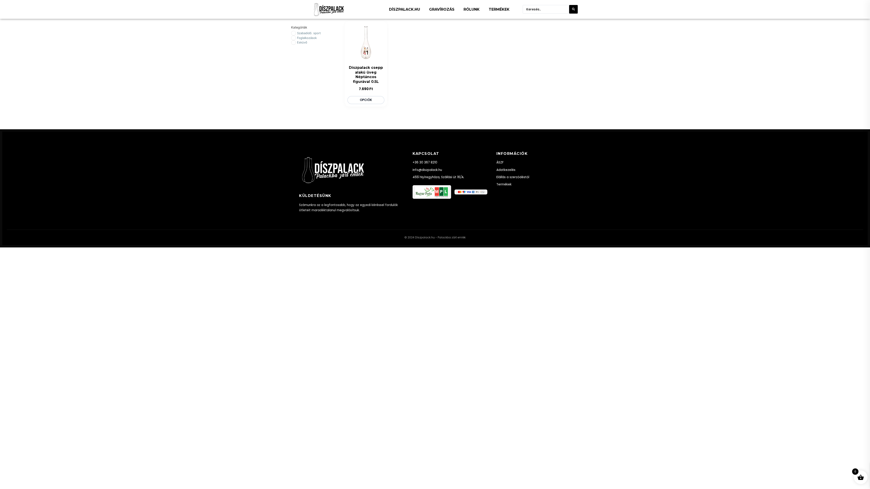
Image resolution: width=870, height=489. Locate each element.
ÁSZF (500, 162)
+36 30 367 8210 (425, 162)
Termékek (504, 184)
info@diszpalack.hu (427, 170)
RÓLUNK (472, 9)
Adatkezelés (505, 170)
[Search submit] (573, 9)
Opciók (366, 100)
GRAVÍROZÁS (441, 9)
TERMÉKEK (499, 9)
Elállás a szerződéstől (512, 177)
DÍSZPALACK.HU (404, 9)
